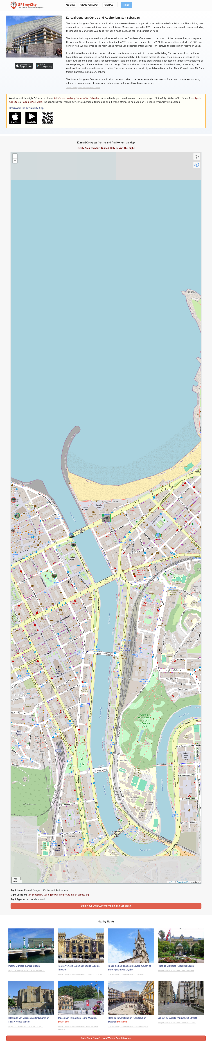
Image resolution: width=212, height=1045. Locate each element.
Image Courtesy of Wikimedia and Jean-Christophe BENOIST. (78, 1028)
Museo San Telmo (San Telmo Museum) (77, 1018)
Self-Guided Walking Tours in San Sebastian (77, 98)
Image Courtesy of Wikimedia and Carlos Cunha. (177, 1022)
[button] (106, 517)
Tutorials (108, 5)
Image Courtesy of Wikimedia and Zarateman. (26, 970)
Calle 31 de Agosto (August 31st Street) (177, 1018)
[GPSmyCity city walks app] (27, 5)
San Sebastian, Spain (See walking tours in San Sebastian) (58, 895)
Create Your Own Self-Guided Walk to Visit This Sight (106, 148)
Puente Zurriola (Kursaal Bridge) (24, 966)
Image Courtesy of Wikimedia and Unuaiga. (25, 1026)
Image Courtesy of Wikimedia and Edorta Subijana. (128, 1026)
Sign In (127, 5)
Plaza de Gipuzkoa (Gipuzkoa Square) (176, 966)
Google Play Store (32, 102)
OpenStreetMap (183, 882)
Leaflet (171, 882)
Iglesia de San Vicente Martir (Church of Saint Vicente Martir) (28, 1020)
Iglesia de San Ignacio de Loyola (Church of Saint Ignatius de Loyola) (129, 968)
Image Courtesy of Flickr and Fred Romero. (83, 87)
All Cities (70, 5)
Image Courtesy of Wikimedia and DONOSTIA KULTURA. (80, 974)
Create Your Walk (89, 5)
